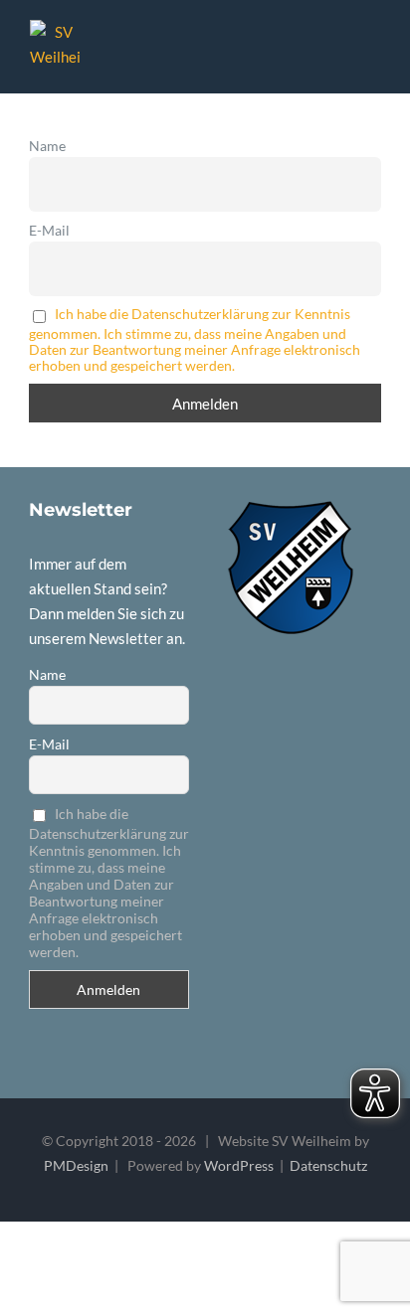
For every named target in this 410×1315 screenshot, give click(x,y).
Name (47, 146)
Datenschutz (328, 1165)
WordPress (239, 1165)
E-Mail (49, 231)
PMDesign (76, 1165)
